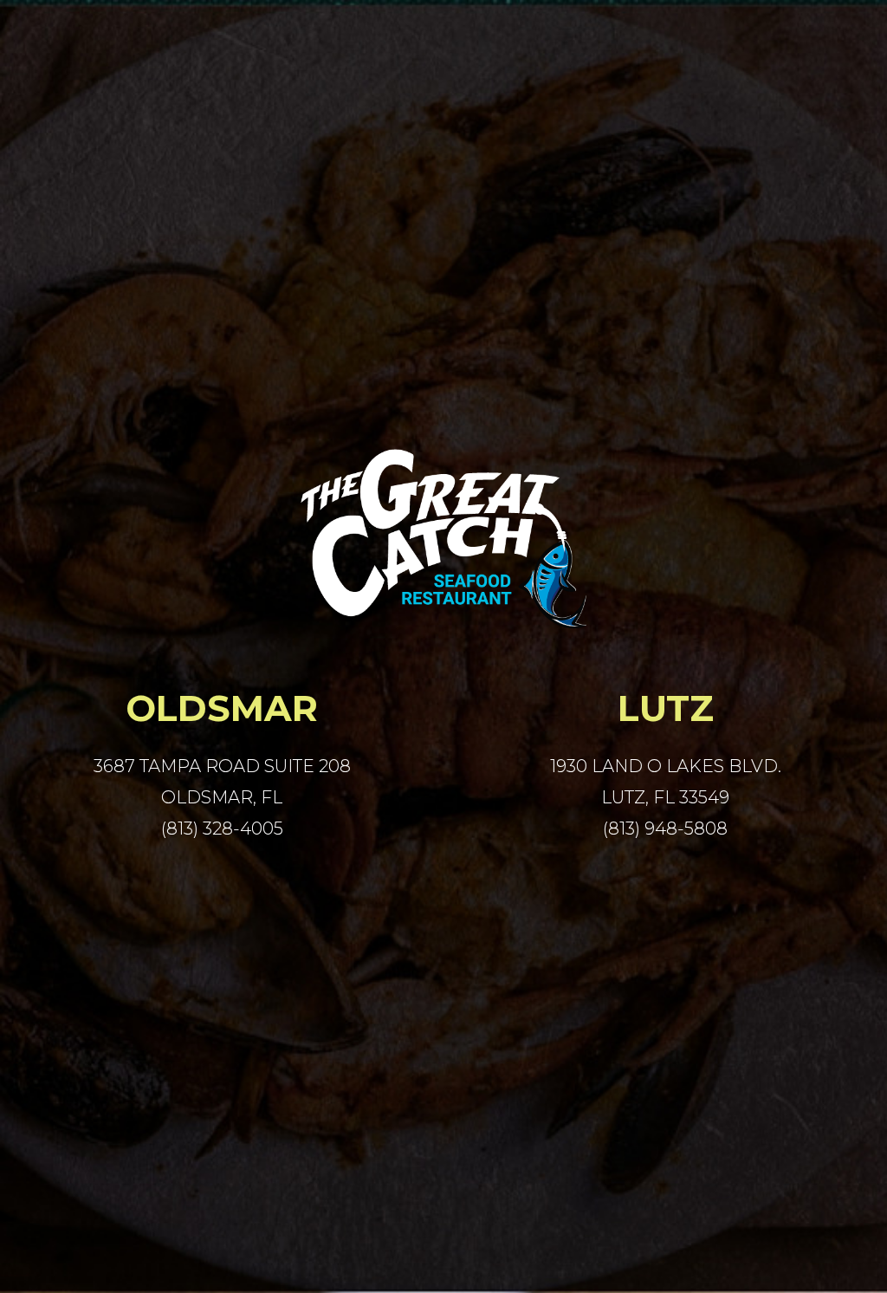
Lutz (666, 708)
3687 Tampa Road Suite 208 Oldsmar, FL (222, 782)
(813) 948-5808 (665, 828)
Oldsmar (222, 708)
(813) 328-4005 (222, 828)
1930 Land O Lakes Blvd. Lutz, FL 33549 (665, 782)
